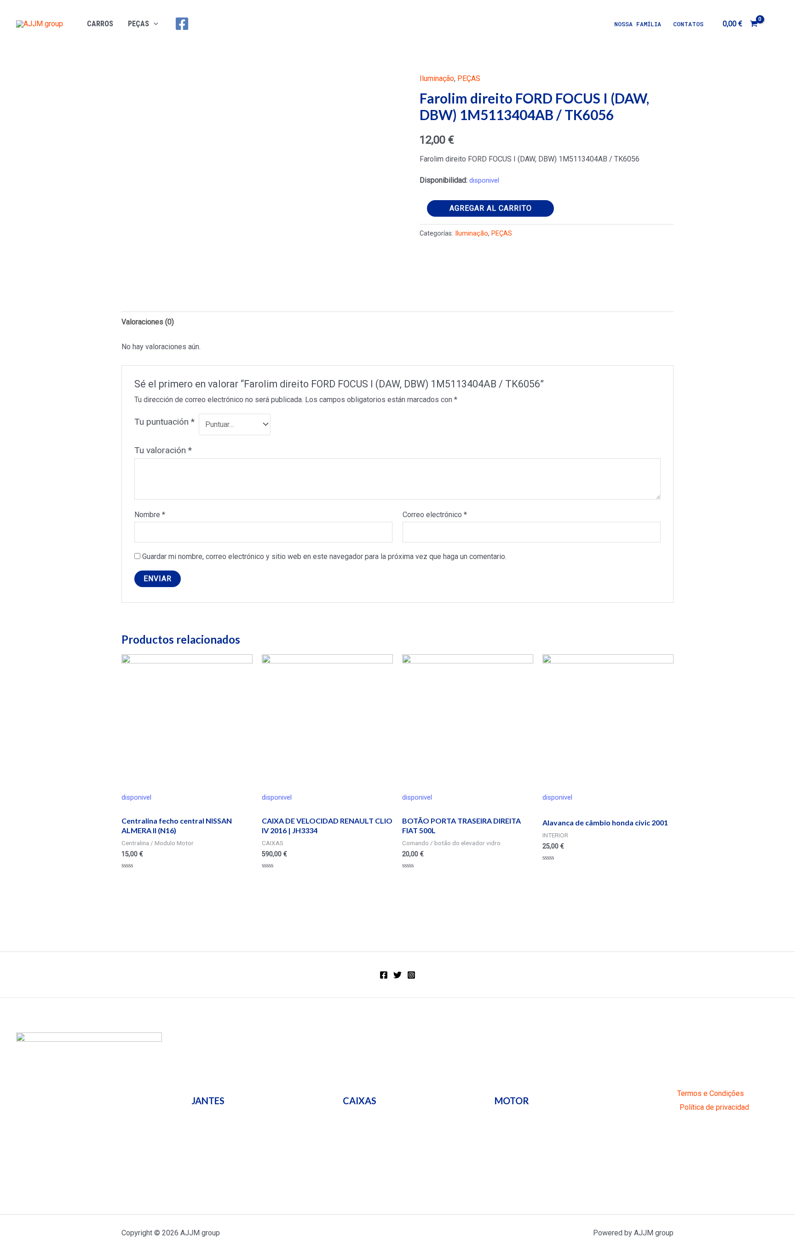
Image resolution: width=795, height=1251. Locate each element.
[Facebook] (182, 24)
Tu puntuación (164, 421)
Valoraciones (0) (147, 321)
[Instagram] (411, 975)
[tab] (147, 322)
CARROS (100, 23)
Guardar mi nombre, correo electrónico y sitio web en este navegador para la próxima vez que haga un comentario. (324, 556)
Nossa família (637, 24)
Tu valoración (163, 450)
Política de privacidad (714, 1107)
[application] (153, 23)
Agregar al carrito (490, 208)
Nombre (149, 514)
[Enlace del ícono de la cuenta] (775, 24)
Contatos (688, 24)
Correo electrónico (435, 514)
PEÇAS (138, 23)
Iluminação (437, 78)
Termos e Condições (710, 1093)
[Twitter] (397, 975)
